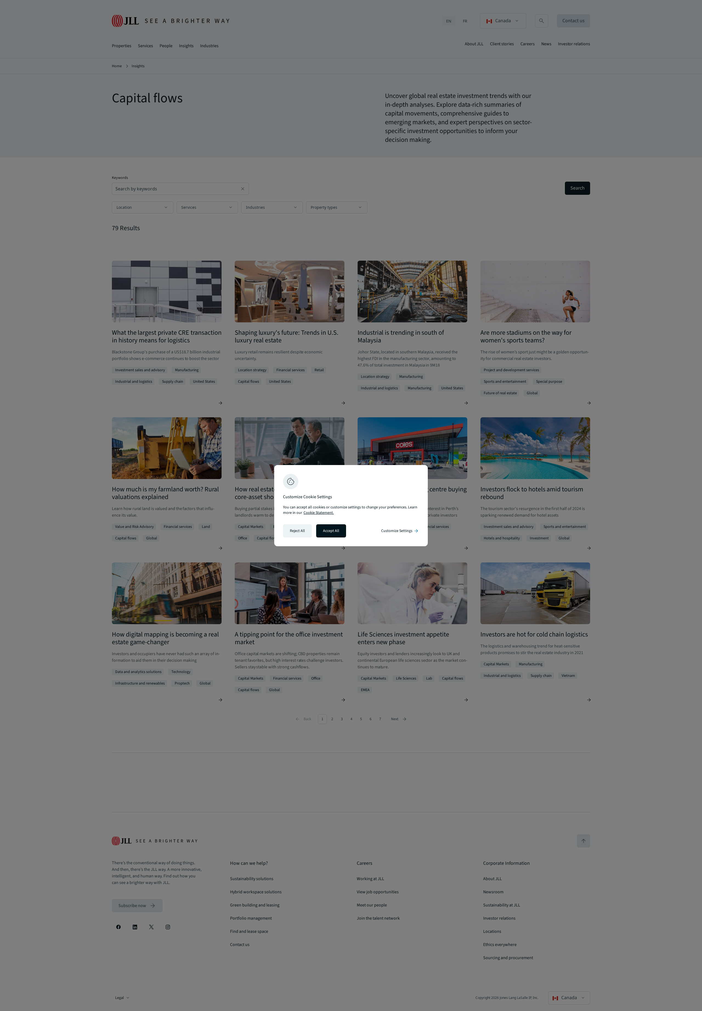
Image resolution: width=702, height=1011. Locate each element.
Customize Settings (400, 531)
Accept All (331, 531)
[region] (351, 505)
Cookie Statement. (319, 513)
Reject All (297, 531)
